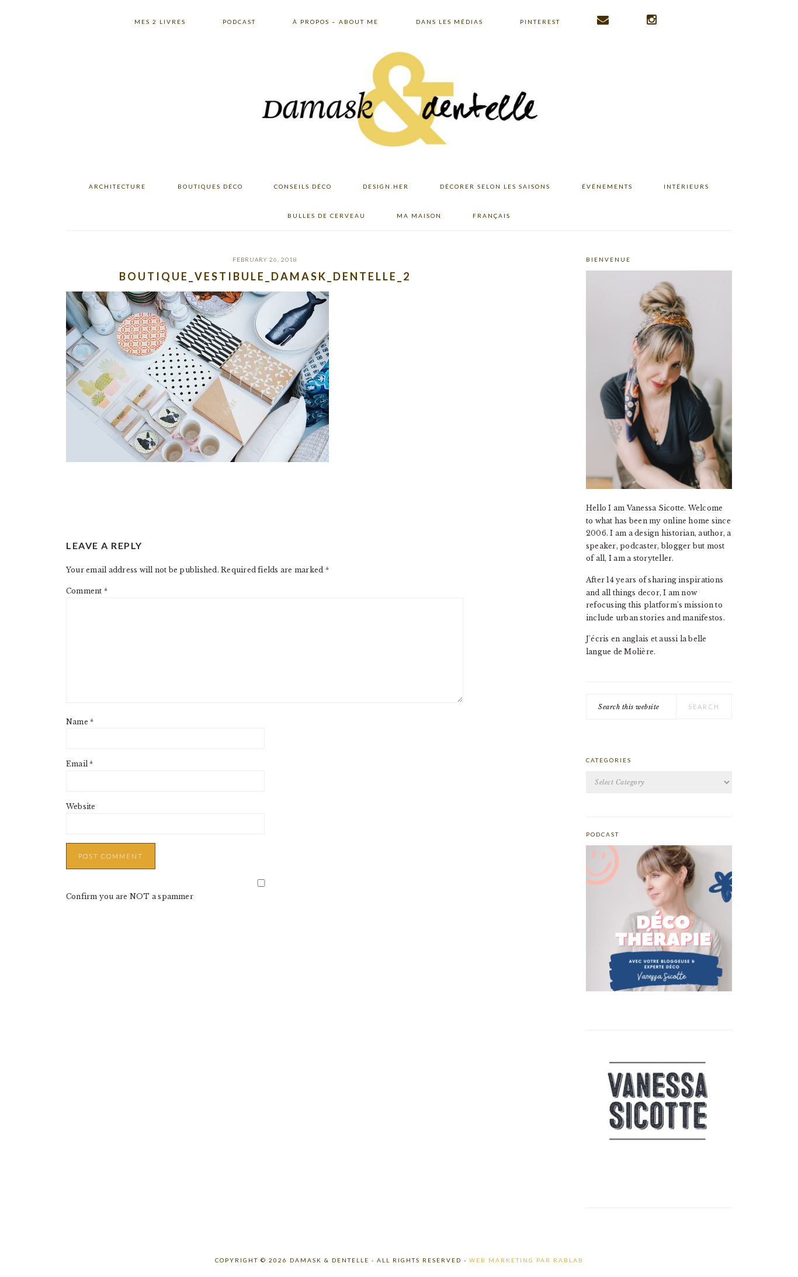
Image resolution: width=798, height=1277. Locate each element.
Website (81, 806)
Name (79, 721)
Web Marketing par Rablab (526, 1260)
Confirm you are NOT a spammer (129, 896)
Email (79, 763)
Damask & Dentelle (399, 101)
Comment (86, 591)
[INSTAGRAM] (652, 19)
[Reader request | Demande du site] (603, 19)
